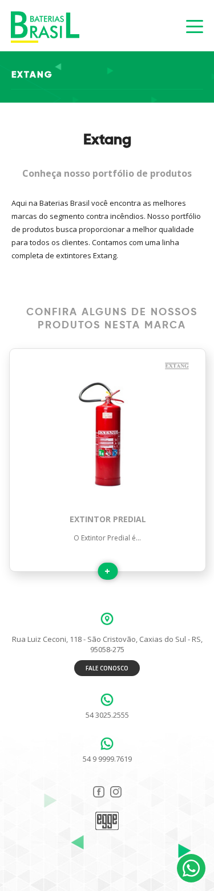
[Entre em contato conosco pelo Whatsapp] (191, 868)
